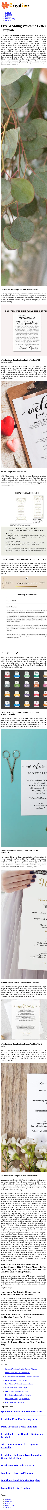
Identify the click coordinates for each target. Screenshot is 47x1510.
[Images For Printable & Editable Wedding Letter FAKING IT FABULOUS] (23, 788)
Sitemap (8, 1507)
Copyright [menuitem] (8, 15)
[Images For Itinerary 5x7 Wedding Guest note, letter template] (23, 177)
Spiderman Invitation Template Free (21, 1411)
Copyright (8, 1501)
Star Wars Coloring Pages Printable (17, 1399)
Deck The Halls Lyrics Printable (19, 1426)
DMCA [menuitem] (8, 17)
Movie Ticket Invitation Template (16, 1391)
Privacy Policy (10, 1505)
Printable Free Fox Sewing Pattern (20, 1419)
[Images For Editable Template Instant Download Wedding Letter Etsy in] (23, 522)
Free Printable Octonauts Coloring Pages (19, 1384)
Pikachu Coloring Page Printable (16, 1380)
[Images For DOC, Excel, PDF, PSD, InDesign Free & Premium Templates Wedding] (23, 689)
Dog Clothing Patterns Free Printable (18, 1395)
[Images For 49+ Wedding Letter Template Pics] (23, 425)
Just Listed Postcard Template (18, 1473)
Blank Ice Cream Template (14, 1402)
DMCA (8, 1503)
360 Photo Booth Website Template (20, 1480)
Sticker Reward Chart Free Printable (17, 1373)
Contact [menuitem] (8, 13)
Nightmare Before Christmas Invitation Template (22, 1376)
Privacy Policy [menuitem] (10, 19)
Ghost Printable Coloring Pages (16, 1388)
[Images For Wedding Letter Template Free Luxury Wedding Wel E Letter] (23, 1020)
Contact (8, 1499)
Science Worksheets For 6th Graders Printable (21, 1369)
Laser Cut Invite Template (15, 1488)
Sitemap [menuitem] (8, 21)
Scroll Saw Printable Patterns (17, 1465)
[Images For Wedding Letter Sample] (23, 613)
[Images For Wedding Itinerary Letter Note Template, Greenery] (23, 924)
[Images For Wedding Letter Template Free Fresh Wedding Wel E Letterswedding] (23, 330)
